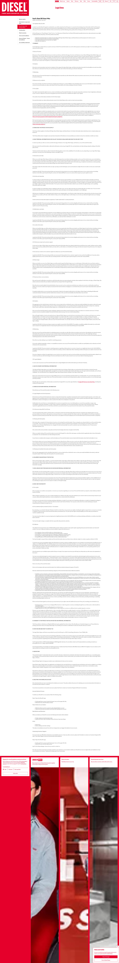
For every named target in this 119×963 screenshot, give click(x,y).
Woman (10, 769)
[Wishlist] (114, 1)
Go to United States (106, 960)
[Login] (110, 1)
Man (5, 769)
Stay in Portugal (106, 956)
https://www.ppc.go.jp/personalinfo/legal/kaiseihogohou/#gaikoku (47, 116)
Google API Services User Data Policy (86, 381)
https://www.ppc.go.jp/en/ (39, 124)
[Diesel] (14, 8)
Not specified (18, 769)
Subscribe (15, 773)
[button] (100, 1)
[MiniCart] (117, 1)
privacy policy (24, 761)
